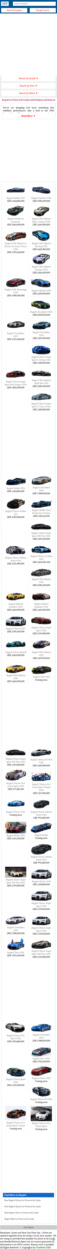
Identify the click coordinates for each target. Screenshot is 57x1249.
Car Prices (28, 1227)
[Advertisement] (28, 44)
